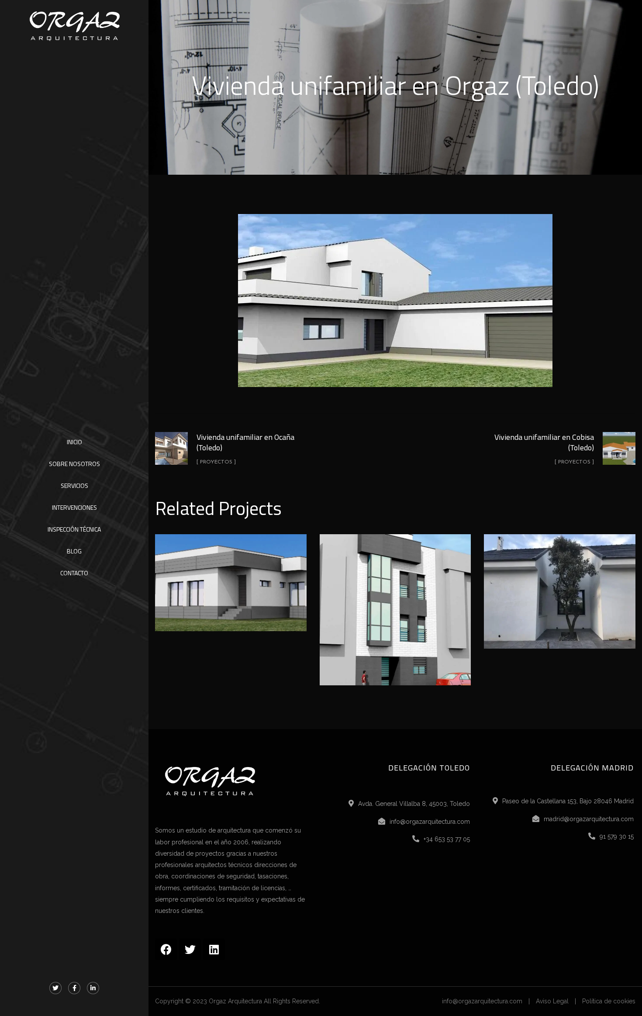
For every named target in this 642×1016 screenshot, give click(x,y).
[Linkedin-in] (93, 988)
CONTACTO (74, 572)
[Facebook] (166, 949)
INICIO (74, 441)
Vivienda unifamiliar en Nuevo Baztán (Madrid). (559, 582)
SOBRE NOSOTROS (74, 463)
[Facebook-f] (74, 988)
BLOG (74, 551)
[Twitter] (55, 988)
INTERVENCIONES (74, 507)
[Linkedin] (214, 949)
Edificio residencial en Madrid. (395, 600)
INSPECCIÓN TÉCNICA (74, 529)
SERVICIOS (74, 485)
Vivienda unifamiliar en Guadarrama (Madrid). (230, 573)
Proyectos (231, 601)
